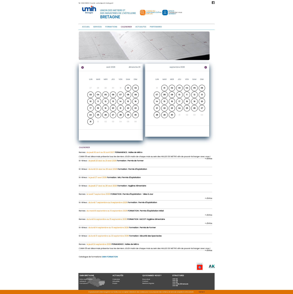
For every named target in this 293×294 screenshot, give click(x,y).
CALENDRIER (126, 26)
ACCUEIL (86, 26)
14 (120, 101)
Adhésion (83, 281)
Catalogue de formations (98, 256)
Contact (145, 281)
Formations (84, 283)
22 (128, 108)
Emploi (115, 283)
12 (105, 101)
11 (98, 101)
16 (135, 101)
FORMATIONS (111, 26)
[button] (213, 2)
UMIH (175, 279)
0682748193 (85, 3)
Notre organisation (86, 279)
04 (98, 94)
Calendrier (116, 279)
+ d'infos (208, 158)
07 (120, 94)
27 (113, 115)
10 (90, 101)
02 (135, 88)
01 (128, 88)
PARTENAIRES (156, 26)
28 (120, 115)
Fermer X (202, 292)
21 (120, 108)
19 (105, 108)
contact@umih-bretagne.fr (104, 3)
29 (128, 115)
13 (113, 101)
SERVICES (97, 26)
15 (128, 101)
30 (135, 115)
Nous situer (146, 279)
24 (90, 115)
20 (113, 108)
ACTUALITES (140, 26)
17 (90, 108)
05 (105, 94)
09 (135, 94)
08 (128, 94)
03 (91, 94)
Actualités (116, 281)
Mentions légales (148, 283)
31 (90, 121)
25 (98, 115)
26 (105, 115)
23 (135, 108)
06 (113, 94)
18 (98, 108)
